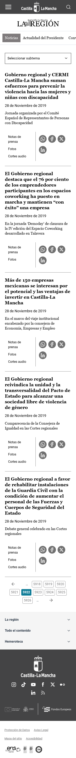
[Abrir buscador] (68, 6)
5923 (38, 592)
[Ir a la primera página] (16, 584)
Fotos (12, 149)
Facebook (43, 684)
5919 (48, 584)
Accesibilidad (34, 738)
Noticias (11, 38)
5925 (61, 592)
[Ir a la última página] (48, 600)
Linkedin (33, 692)
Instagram (14, 684)
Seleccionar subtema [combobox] (23, 58)
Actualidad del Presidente (43, 38)
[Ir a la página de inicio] (38, 7)
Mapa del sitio (13, 738)
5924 (50, 592)
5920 (60, 584)
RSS (43, 692)
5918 (37, 584)
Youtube (33, 684)
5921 (14, 592)
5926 (27, 600)
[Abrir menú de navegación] (8, 7)
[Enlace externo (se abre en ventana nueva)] (31, 749)
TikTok (23, 684)
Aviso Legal (41, 730)
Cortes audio (17, 156)
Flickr (62, 684)
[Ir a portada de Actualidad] (38, 23)
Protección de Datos (17, 730)
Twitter (53, 684)
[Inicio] (38, 666)
